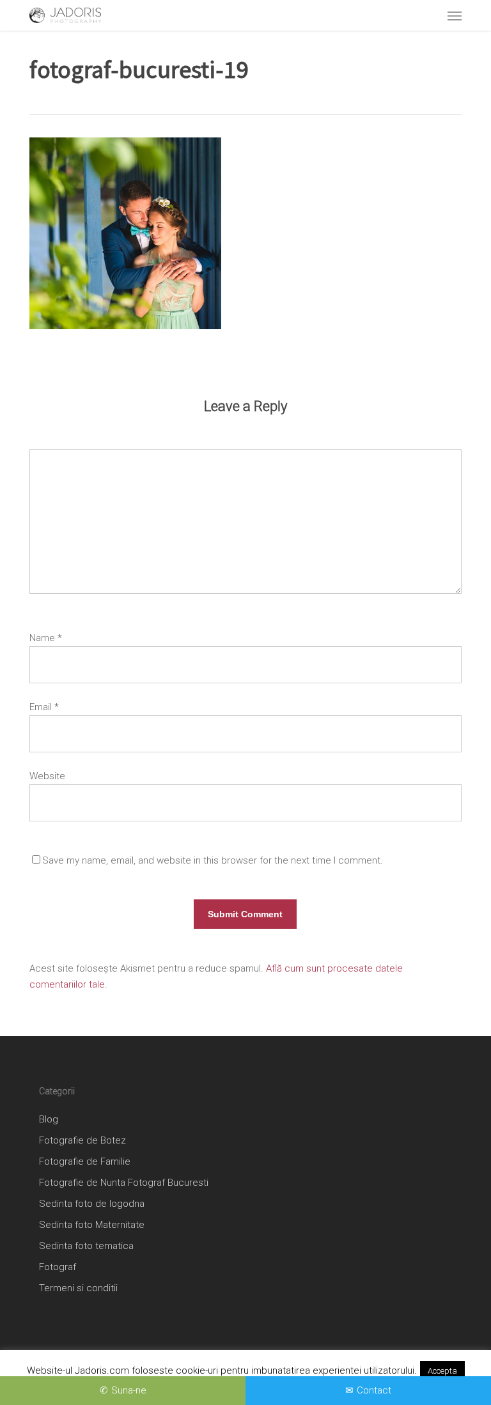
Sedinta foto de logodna (91, 1203)
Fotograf (57, 1267)
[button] (455, 15)
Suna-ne (128, 1390)
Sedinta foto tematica (86, 1246)
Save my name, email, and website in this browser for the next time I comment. (212, 860)
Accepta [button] (442, 1371)
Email (44, 707)
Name (45, 638)
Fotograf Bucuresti (168, 1182)
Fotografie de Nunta (82, 1182)
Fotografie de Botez (82, 1140)
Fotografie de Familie (84, 1161)
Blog (48, 1119)
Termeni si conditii (78, 1288)
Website (47, 776)
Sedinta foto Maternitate (91, 1224)
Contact (374, 1390)
